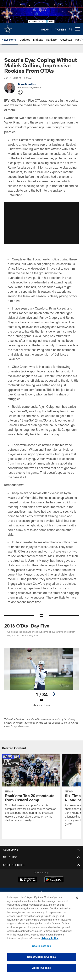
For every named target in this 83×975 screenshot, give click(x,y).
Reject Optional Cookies (41, 956)
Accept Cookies (41, 967)
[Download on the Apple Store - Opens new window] (27, 880)
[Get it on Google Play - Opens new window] (54, 881)
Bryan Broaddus (27, 84)
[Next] (54, 694)
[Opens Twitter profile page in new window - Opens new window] (20, 92)
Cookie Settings (41, 945)
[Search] (70, 29)
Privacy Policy (50, 938)
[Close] (77, 897)
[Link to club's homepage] (7, 28)
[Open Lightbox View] (41, 677)
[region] (41, 933)
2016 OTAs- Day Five (26, 625)
